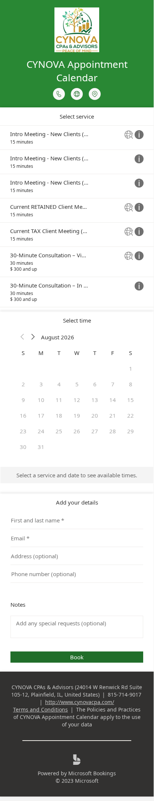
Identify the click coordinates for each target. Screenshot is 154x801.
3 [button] (41, 384)
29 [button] (130, 431)
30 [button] (23, 446)
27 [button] (94, 431)
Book (77, 657)
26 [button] (76, 431)
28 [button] (112, 431)
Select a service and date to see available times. (76, 475)
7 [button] (112, 384)
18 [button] (59, 415)
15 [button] (130, 399)
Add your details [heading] (77, 502)
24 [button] (41, 431)
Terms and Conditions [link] (40, 709)
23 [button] (23, 431)
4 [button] (59, 384)
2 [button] (23, 384)
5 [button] (77, 384)
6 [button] (95, 384)
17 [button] (41, 415)
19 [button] (76, 415)
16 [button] (23, 415)
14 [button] (112, 399)
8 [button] (130, 384)
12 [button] (76, 399)
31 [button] (41, 446)
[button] (22, 337)
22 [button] (130, 415)
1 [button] (130, 368)
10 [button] (41, 399)
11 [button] (59, 399)
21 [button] (112, 415)
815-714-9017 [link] (124, 694)
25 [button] (59, 431)
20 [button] (94, 415)
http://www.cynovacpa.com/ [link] (79, 702)
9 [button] (23, 399)
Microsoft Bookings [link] (92, 773)
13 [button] (94, 399)
